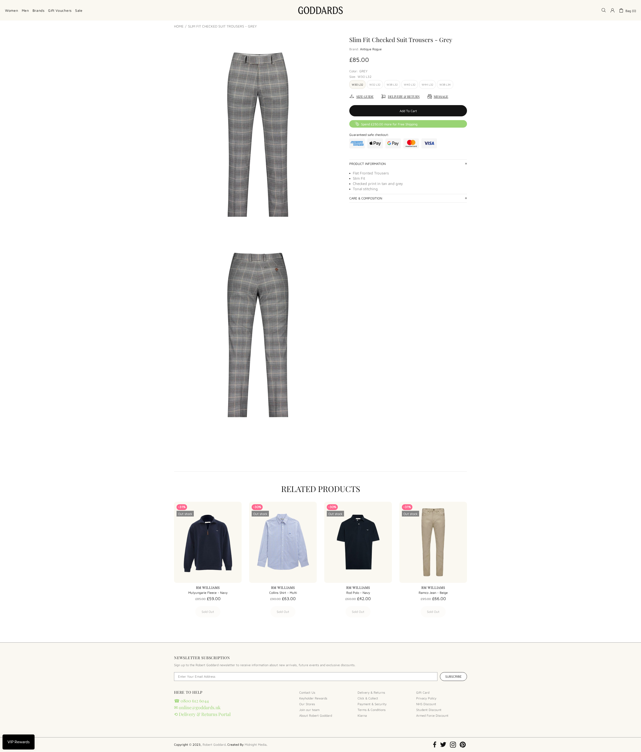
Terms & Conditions (372, 710)
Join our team (309, 710)
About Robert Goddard (315, 715)
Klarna (362, 715)
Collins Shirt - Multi (283, 593)
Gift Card (422, 692)
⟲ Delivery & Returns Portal (202, 714)
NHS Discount (426, 704)
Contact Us (307, 692)
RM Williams (208, 587)
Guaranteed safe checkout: (369, 135)
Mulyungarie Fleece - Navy (208, 593)
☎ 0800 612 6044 (191, 701)
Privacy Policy (426, 698)
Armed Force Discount (432, 715)
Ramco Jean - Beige (433, 593)
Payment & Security (372, 704)
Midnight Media (255, 744)
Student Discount (428, 710)
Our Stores (307, 704)
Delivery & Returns (371, 692)
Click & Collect (368, 698)
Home (179, 26)
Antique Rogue (371, 49)
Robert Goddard (320, 10)
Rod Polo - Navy (358, 593)
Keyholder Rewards (313, 698)
